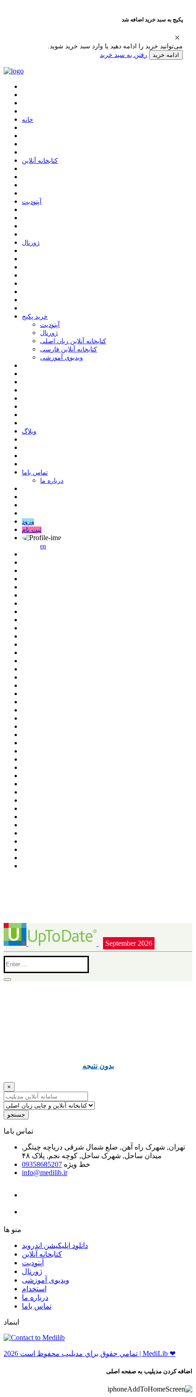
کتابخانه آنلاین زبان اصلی (73, 341)
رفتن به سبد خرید (123, 54)
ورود (28, 521)
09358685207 (42, 1164)
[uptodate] (51, 943)
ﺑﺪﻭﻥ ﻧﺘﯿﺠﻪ (98, 1066)
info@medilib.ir (44, 1172)
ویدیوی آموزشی (61, 357)
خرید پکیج (35, 316)
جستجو (16, 1114)
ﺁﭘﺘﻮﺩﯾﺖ (31, 201)
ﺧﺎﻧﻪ (27, 119)
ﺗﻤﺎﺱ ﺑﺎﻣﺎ (35, 472)
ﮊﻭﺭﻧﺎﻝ (31, 242)
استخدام (34, 1289)
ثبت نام (31, 529)
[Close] (177, 37)
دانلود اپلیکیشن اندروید (55, 1245)
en (43, 546)
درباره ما (51, 480)
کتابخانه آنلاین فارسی (68, 349)
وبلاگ (29, 431)
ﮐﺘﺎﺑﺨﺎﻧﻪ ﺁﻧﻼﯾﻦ (40, 160)
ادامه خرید (166, 55)
